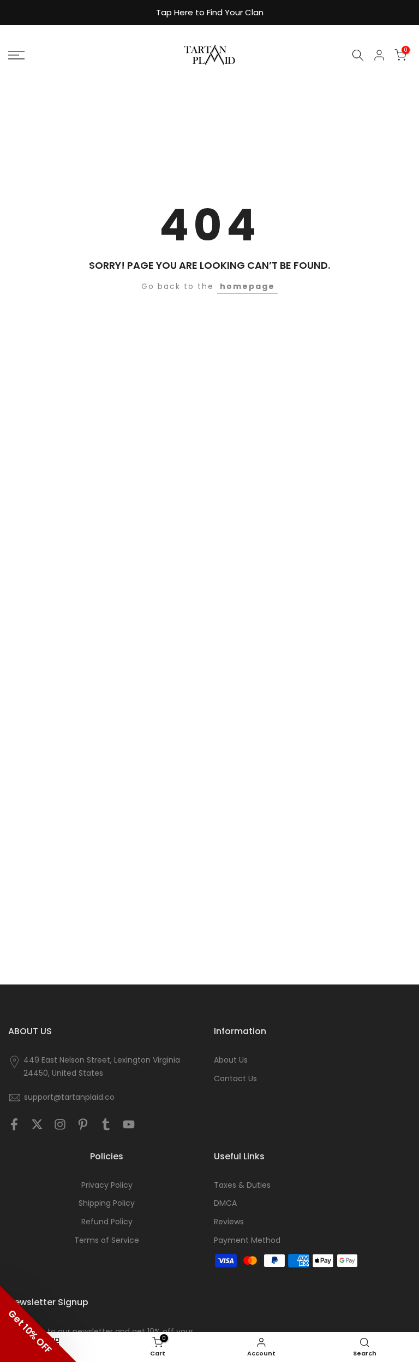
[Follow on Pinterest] (83, 1124)
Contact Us (235, 1079)
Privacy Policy (107, 1185)
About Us (231, 1060)
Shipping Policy (107, 1203)
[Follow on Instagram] (60, 1124)
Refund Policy (107, 1222)
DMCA (225, 1203)
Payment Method (247, 1240)
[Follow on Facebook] (14, 1124)
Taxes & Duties (242, 1185)
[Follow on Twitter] (37, 1124)
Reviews (229, 1222)
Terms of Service (106, 1240)
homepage (247, 286)
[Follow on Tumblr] (106, 1124)
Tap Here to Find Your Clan (210, 12)
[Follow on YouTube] (129, 1124)
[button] (38, 1324)
